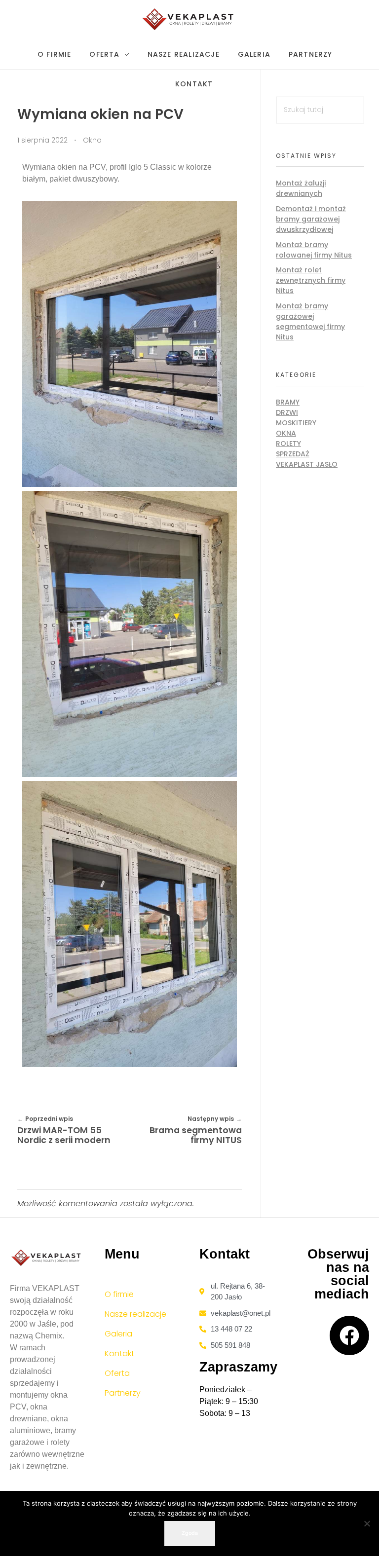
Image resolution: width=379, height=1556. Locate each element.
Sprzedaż (292, 454)
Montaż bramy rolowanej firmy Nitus (314, 250)
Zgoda (190, 1533)
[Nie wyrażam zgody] (367, 1523)
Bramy (288, 402)
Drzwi (287, 412)
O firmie (119, 1294)
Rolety (288, 443)
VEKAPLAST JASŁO (307, 464)
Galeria (118, 1333)
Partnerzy (123, 1393)
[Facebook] (349, 1335)
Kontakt (119, 1353)
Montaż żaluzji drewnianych (301, 188)
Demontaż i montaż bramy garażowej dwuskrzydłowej (311, 219)
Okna (92, 140)
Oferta (117, 1373)
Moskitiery (296, 423)
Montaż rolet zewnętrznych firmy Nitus (310, 280)
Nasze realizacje (135, 1314)
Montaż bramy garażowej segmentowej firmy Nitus (310, 321)
